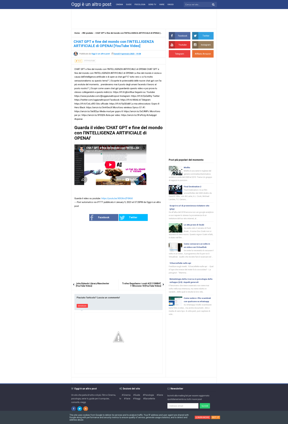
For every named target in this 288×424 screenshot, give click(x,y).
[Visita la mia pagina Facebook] (73, 408)
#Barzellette (149, 398)
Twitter (133, 217)
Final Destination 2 (192, 186)
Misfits (187, 167)
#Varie (127, 398)
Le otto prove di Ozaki (194, 225)
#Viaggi (136, 398)
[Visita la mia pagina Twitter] (79, 408)
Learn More (203, 417)
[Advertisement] (144, 19)
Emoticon (82, 306)
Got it (215, 417)
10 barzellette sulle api (180, 263)
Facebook (103, 217)
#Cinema (126, 395)
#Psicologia (148, 395)
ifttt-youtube (89, 61)
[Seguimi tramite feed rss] (85, 408)
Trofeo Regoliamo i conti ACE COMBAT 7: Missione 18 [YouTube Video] (141, 284)
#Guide (136, 395)
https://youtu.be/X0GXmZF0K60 (117, 198)
